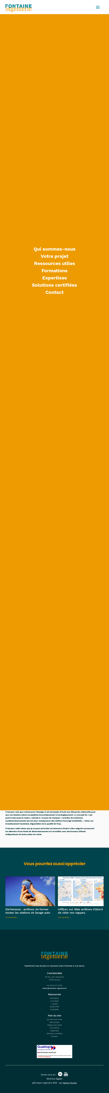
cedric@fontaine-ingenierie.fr (54, 988)
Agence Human (70, 1083)
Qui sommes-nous (55, 249)
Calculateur (54, 998)
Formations (55, 271)
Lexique (54, 1004)
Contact (54, 292)
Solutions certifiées (54, 285)
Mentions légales (54, 1079)
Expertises (54, 278)
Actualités (54, 1009)
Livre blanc (54, 1001)
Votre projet (54, 256)
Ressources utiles (54, 264)
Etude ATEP (54, 1007)
